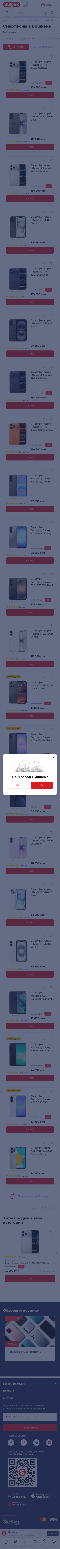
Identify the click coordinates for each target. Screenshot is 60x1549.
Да (42, 785)
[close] (53, 757)
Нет (18, 785)
